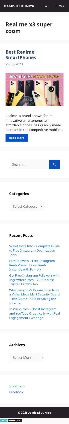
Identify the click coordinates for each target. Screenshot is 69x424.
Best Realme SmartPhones (21, 54)
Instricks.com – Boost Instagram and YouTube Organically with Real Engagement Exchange (34, 313)
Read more (16, 138)
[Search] (54, 164)
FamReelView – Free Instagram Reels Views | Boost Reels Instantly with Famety (32, 265)
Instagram (17, 386)
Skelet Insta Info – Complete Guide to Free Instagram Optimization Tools (34, 250)
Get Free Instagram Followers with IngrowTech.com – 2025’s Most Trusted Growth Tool (34, 279)
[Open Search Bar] (46, 6)
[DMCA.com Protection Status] (11, 421)
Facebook (16, 392)
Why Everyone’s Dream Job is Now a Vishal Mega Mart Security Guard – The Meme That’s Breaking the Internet (34, 296)
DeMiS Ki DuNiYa (19, 5)
